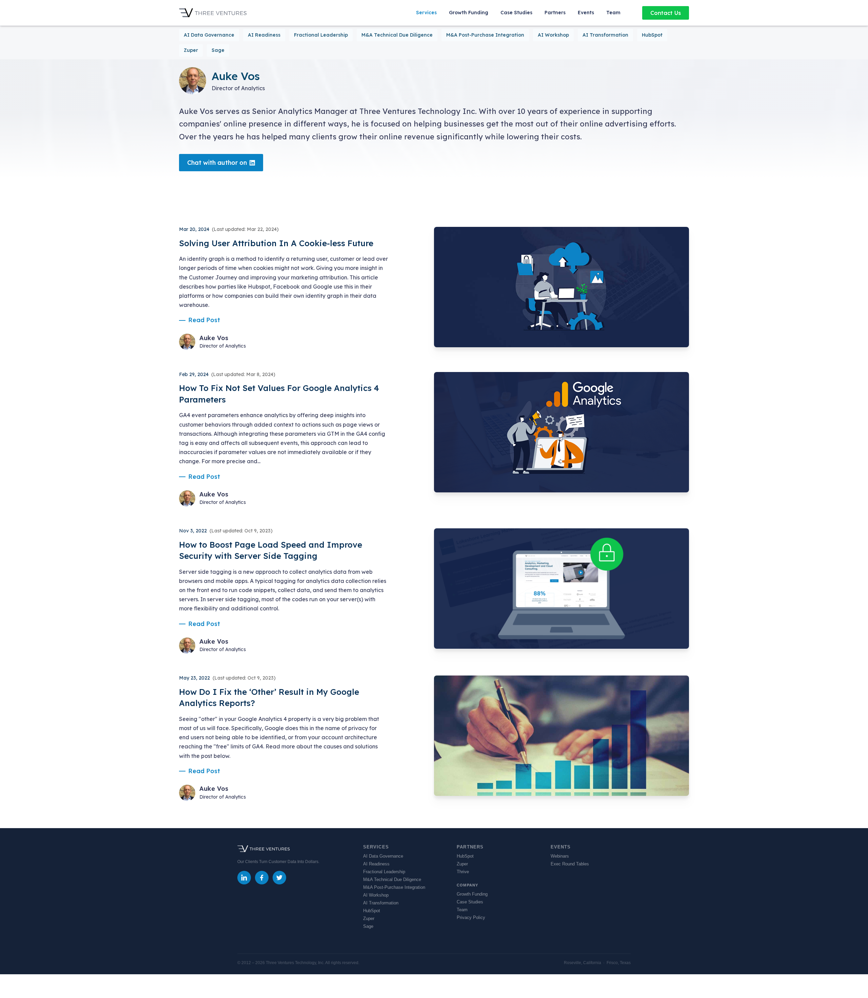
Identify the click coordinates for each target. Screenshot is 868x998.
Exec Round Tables (570, 864)
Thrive (463, 871)
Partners (555, 12)
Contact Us (665, 12)
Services (426, 12)
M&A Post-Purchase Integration (485, 35)
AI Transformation (605, 35)
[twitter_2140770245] (279, 877)
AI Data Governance (209, 35)
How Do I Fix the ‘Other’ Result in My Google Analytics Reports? (269, 697)
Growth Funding (468, 12)
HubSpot (652, 35)
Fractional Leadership (321, 35)
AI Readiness (264, 35)
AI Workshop (553, 35)
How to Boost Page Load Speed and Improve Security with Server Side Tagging (270, 550)
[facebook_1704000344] (262, 877)
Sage (218, 50)
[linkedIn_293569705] (244, 877)
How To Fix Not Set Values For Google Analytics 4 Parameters (279, 394)
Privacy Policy (471, 917)
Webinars (560, 856)
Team (613, 12)
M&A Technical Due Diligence (397, 35)
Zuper (191, 50)
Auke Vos (213, 338)
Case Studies (516, 12)
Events (586, 12)
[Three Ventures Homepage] (213, 12)
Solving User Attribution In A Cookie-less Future (276, 243)
